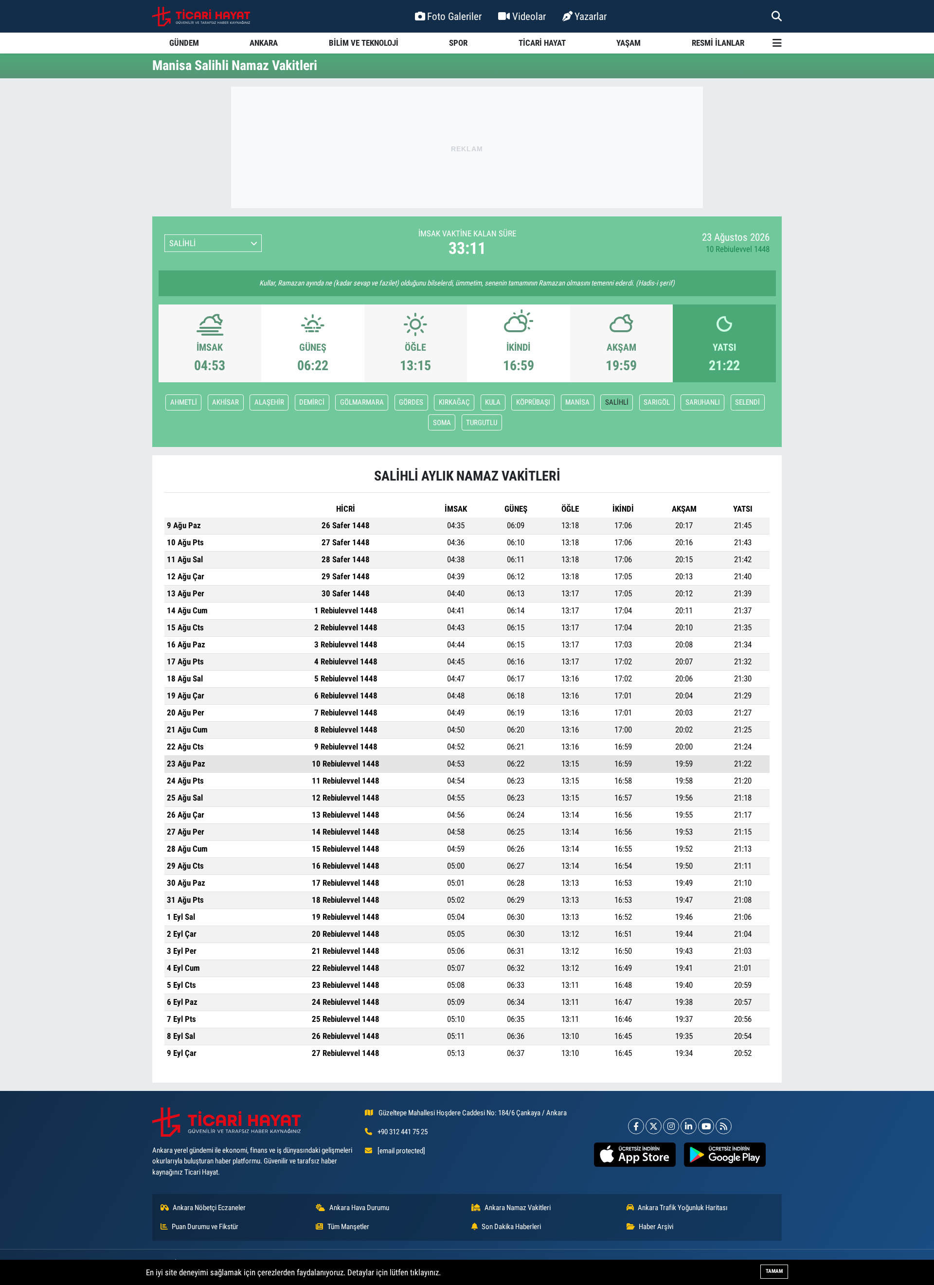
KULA (493, 402)
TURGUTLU (481, 422)
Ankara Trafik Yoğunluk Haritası (683, 1207)
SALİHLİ (617, 402)
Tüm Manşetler (348, 1226)
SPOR (458, 43)
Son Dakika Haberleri (511, 1226)
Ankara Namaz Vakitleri (518, 1207)
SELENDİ (747, 402)
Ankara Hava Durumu (359, 1207)
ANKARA (264, 43)
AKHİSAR (225, 402)
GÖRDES (411, 402)
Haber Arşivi (656, 1226)
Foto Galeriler (454, 16)
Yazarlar (591, 16)
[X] (654, 1126)
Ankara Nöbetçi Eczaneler (209, 1207)
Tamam (774, 1271)
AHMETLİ (183, 402)
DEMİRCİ (311, 402)
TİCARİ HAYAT (542, 43)
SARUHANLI (702, 402)
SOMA (442, 422)
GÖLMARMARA (362, 402)
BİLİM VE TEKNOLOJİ (363, 43)
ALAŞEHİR (269, 402)
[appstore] (635, 1154)
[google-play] (725, 1154)
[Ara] (777, 16)
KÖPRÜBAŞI (533, 402)
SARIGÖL (657, 402)
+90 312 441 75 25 (402, 1131)
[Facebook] (636, 1126)
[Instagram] (671, 1126)
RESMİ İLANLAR (718, 43)
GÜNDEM (184, 43)
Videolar (529, 16)
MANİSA (577, 402)
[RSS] (724, 1126)
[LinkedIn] (689, 1126)
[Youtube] (706, 1126)
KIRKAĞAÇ (454, 402)
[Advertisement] (467, 147)
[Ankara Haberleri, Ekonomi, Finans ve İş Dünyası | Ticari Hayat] (201, 16)
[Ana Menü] (777, 43)
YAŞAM (628, 43)
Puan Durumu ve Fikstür (205, 1226)
